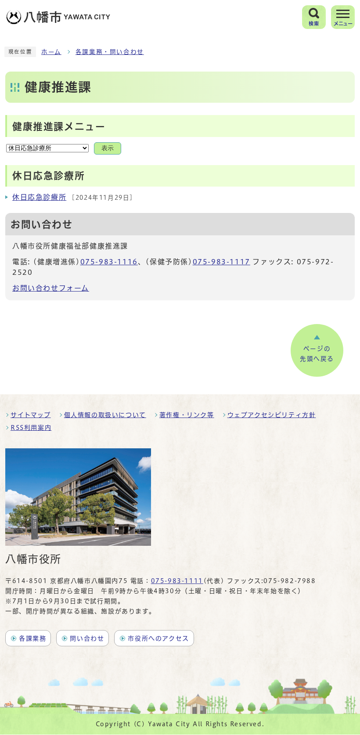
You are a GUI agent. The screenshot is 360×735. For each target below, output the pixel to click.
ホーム (51, 52)
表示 (107, 148)
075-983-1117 (221, 261)
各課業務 (32, 638)
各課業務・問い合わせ (110, 52)
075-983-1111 (177, 581)
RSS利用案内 (31, 428)
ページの (317, 354)
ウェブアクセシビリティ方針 (271, 415)
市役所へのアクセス (158, 638)
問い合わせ (87, 638)
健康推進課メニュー (58, 126)
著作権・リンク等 (186, 415)
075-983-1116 (109, 261)
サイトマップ (31, 415)
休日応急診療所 (39, 197)
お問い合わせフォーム (50, 288)
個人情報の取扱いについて (105, 415)
